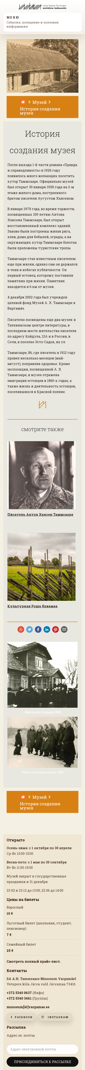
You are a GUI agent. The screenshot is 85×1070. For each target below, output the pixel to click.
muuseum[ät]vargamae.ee (28, 1007)
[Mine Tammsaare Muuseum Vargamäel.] (23, 101)
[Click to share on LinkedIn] (47, 629)
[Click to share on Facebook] (38, 629)
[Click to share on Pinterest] (55, 629)
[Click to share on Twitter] (29, 629)
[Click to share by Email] (64, 629)
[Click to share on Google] (21, 629)
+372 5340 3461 (19, 998)
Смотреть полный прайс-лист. (34, 961)
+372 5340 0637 (19, 993)
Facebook (24, 1017)
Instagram (58, 1017)
